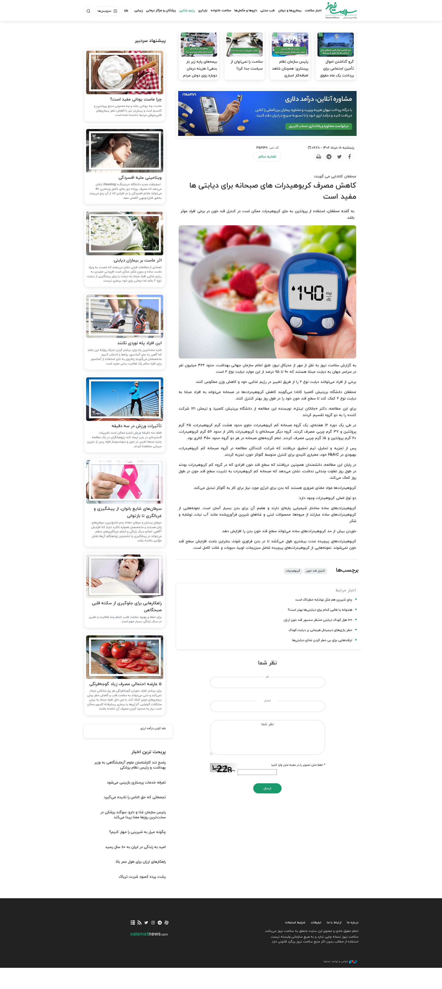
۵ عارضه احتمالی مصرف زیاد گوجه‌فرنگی (125, 684)
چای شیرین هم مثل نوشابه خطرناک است (323, 600)
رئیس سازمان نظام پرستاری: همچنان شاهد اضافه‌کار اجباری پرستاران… (290, 72)
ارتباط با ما (334, 922)
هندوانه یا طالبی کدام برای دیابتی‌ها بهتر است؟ (320, 610)
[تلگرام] (160, 923)
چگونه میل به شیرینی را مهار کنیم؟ (137, 832)
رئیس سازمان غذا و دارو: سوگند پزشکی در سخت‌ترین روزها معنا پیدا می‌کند (133, 815)
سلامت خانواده (221, 10)
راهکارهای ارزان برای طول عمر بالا (141, 861)
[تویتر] (146, 923)
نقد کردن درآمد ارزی (153, 728)
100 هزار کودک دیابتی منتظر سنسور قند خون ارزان (318, 620)
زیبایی (138, 10)
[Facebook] (349, 156)
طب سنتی (267, 10)
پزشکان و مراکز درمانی (161, 10)
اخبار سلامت (313, 10)
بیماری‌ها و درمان (290, 10)
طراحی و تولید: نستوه (335, 961)
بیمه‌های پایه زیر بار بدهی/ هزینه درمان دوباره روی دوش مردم (200, 68)
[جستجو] (88, 11)
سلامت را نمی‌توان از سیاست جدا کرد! (247, 65)
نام (267, 677)
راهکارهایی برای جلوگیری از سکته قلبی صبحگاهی (127, 606)
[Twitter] (339, 156)
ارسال (267, 788)
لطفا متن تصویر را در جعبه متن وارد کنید (298, 765)
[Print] (318, 156)
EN (126, 11)
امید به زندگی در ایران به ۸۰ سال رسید (135, 847)
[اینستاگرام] (153, 923)
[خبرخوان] (139, 923)
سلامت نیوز (337, 10)
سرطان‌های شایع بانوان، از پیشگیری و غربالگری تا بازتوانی (128, 512)
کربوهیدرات (293, 571)
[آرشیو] (133, 923)
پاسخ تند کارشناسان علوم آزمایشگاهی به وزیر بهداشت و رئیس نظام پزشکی (130, 765)
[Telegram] (328, 156)
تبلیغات (316, 922)
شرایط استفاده (295, 922)
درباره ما (352, 922)
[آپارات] (166, 923)
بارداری (202, 10)
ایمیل (267, 700)
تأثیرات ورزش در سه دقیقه (137, 426)
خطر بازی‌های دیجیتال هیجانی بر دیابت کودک (320, 630)
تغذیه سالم (267, 156)
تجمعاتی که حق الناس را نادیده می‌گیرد (135, 797)
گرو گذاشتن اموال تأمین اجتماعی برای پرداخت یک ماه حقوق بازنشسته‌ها (337, 72)
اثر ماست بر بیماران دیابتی (138, 260)
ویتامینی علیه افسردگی (140, 178)
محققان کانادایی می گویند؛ (335, 176)
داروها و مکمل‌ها (245, 10)
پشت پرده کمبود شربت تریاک (142, 876)
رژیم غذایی (187, 10)
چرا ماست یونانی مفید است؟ (136, 99)
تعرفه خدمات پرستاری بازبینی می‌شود (136, 782)
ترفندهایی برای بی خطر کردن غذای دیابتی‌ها (322, 640)
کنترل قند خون (315, 571)
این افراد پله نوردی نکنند (139, 343)
